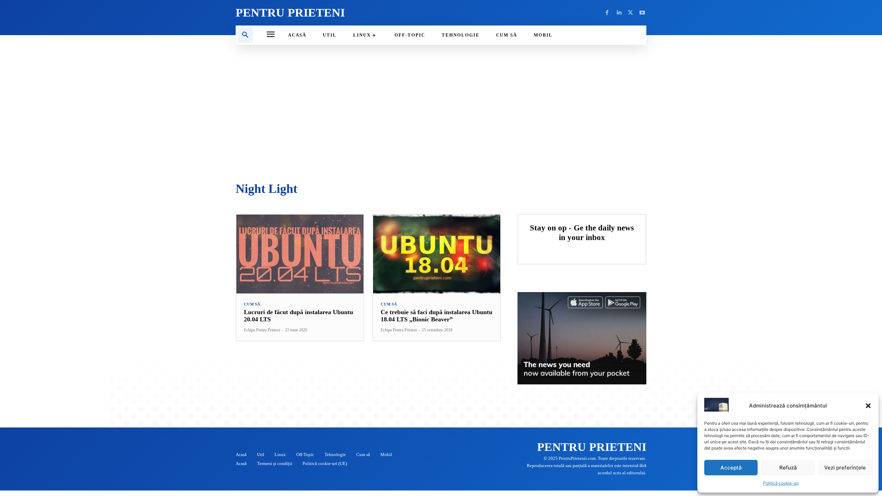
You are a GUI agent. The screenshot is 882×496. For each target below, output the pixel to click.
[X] (630, 13)
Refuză (788, 467)
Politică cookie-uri (781, 483)
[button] (868, 405)
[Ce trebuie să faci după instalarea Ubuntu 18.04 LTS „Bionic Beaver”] (436, 254)
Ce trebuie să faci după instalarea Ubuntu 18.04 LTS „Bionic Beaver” (436, 316)
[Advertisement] (441, 113)
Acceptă (731, 467)
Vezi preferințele (845, 467)
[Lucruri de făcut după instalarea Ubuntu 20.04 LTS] (299, 254)
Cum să (252, 304)
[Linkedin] (619, 13)
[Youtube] (642, 13)
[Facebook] (607, 13)
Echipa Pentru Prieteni (262, 330)
